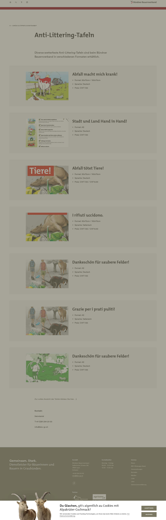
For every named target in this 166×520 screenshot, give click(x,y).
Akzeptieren (149, 508)
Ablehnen (149, 514)
